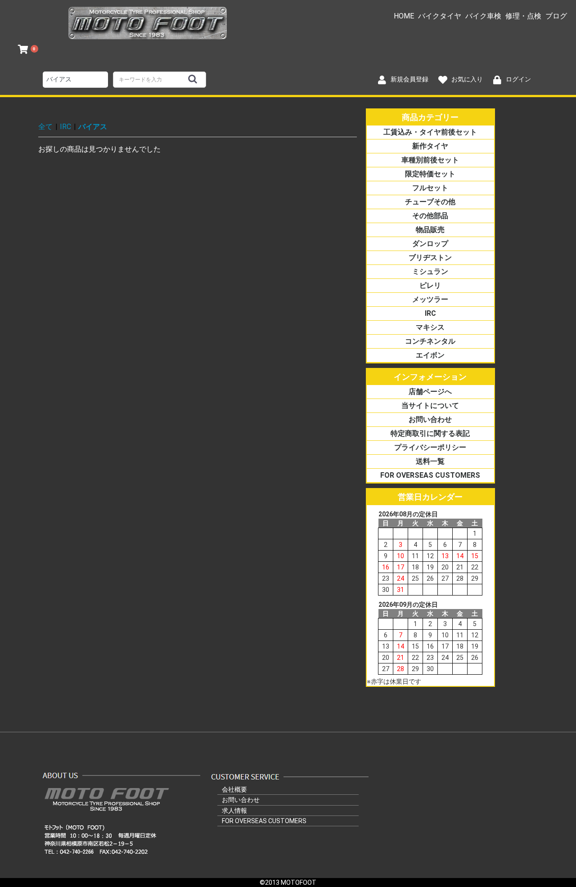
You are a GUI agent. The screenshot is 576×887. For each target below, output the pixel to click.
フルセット (430, 188)
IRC (65, 126)
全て (45, 126)
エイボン (430, 355)
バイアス (92, 126)
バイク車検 (483, 16)
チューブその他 (430, 201)
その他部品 (430, 215)
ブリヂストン (430, 257)
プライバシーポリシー (430, 447)
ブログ (556, 16)
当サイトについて (430, 405)
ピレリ (430, 285)
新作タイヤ (430, 146)
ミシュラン (430, 271)
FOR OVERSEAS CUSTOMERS (430, 475)
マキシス (430, 327)
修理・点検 (523, 16)
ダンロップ (430, 243)
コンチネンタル (430, 341)
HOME (404, 16)
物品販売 (430, 229)
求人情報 (234, 810)
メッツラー (430, 299)
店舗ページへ (430, 391)
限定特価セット (430, 174)
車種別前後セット (430, 160)
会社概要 (234, 789)
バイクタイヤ (439, 16)
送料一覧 (430, 461)
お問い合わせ (430, 419)
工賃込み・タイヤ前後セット (430, 132)
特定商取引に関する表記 (430, 433)
